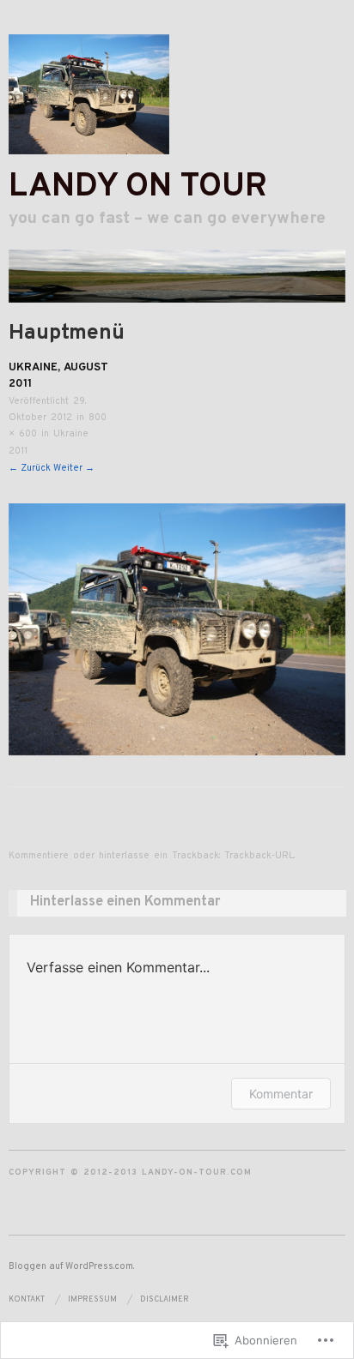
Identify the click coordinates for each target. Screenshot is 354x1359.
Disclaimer (164, 1300)
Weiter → (74, 468)
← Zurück (30, 468)
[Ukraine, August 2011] (177, 629)
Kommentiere (39, 856)
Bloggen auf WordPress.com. (71, 1266)
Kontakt (27, 1300)
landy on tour (138, 187)
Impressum (92, 1300)
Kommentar (281, 1093)
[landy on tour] (177, 285)
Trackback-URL (259, 856)
